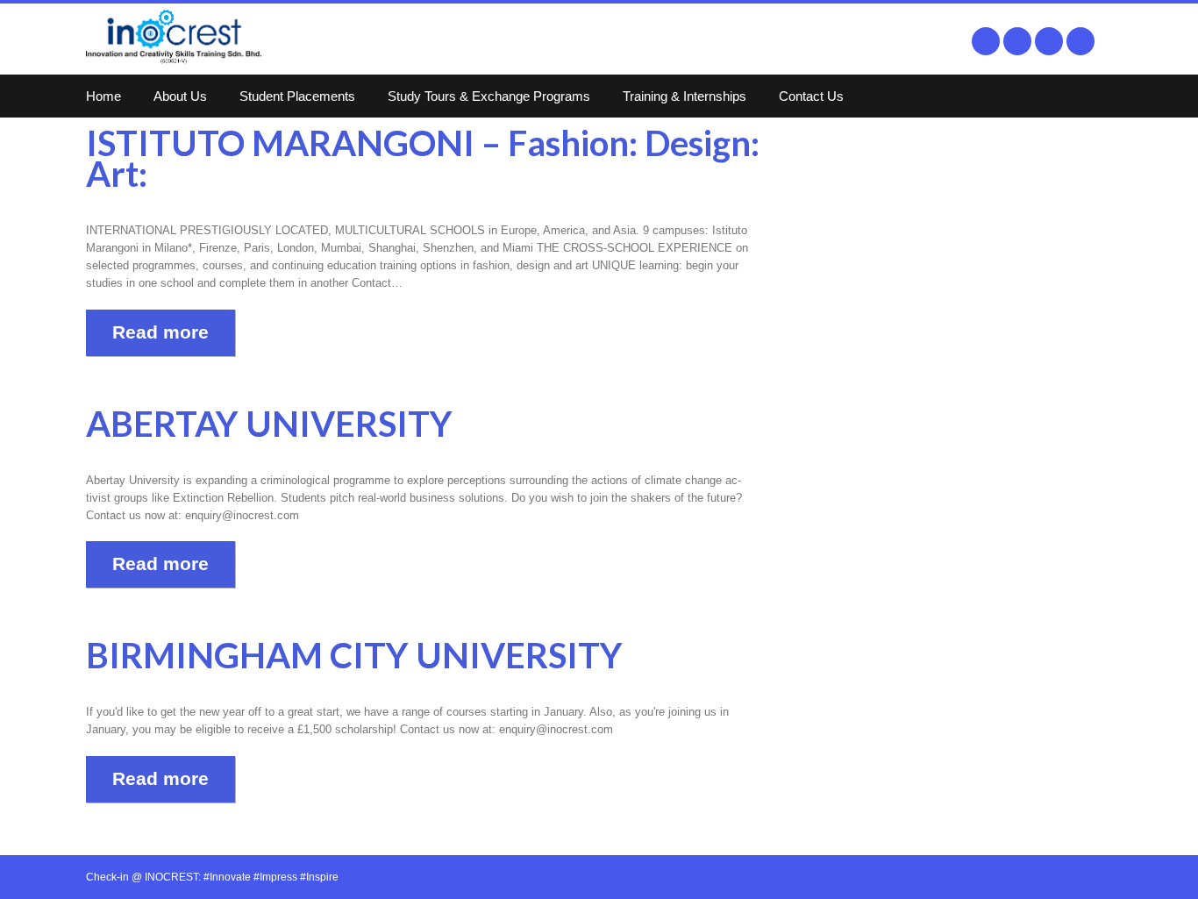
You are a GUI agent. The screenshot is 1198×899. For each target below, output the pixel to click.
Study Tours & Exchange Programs (489, 96)
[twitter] (1017, 41)
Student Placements (297, 96)
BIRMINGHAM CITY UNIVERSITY (354, 655)
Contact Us (811, 96)
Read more (160, 332)
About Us (180, 96)
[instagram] (1080, 41)
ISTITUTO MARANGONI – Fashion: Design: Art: (422, 158)
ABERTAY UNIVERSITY (269, 424)
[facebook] (986, 41)
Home (103, 96)
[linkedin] (1049, 41)
